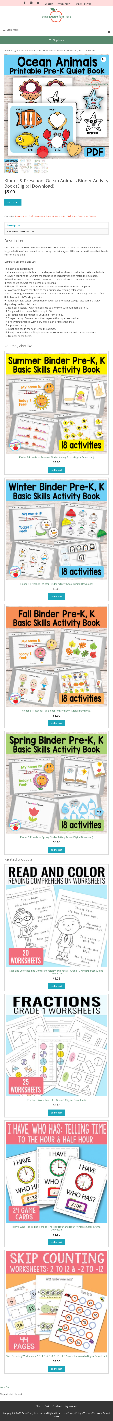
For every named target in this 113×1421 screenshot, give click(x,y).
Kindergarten (60, 216)
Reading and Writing (87, 216)
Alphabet (50, 216)
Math (69, 216)
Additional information (20, 231)
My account (71, 1406)
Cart (47, 1406)
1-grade (16, 50)
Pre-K (74, 216)
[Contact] (38, 3)
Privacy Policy (63, 3)
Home (7, 50)
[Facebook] (24, 3)
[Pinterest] (31, 3)
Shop (38, 1406)
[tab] (56, 225)
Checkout (57, 1406)
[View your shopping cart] (109, 32)
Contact (49, 3)
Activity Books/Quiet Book (34, 216)
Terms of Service (82, 3)
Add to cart (13, 202)
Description (13, 225)
